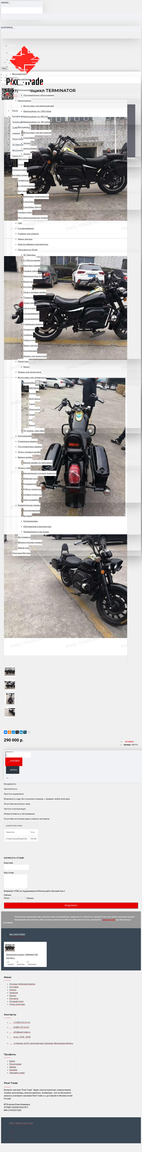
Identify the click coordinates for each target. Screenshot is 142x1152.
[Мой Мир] (13, 732)
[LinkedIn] (21, 732)
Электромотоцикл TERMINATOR (22, 954)
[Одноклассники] (9, 732)
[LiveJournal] (25, 732)
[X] (17, 732)
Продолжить (71, 905)
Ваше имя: (8, 863)
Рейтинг (7, 895)
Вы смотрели (17, 934)
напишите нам (108, 920)
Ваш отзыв (9, 873)
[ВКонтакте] (5, 732)
